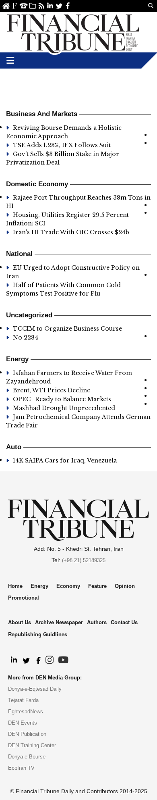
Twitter (59, 6)
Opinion (125, 586)
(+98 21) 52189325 (83, 560)
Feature (97, 586)
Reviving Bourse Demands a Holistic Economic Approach (64, 132)
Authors (97, 622)
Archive (32, 6)
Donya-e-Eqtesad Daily (35, 689)
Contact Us (24, 6)
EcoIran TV (21, 768)
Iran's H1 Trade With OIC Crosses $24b (72, 232)
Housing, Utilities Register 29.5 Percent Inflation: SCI (67, 219)
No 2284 (25, 337)
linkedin (50, 6)
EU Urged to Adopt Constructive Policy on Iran (73, 272)
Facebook (68, 6)
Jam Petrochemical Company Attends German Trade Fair (78, 421)
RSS (41, 6)
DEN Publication (27, 734)
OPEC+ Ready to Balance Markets (62, 399)
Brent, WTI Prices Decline (52, 390)
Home (6, 6)
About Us (15, 6)
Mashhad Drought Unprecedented (64, 408)
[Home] (73, 32)
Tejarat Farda (23, 700)
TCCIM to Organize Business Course (67, 328)
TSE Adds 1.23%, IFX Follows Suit (62, 145)
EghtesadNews (25, 711)
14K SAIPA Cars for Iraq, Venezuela (65, 460)
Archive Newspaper (59, 622)
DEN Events (22, 723)
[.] (13, 660)
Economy (68, 586)
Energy (39, 586)
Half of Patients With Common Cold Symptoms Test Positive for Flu (63, 289)
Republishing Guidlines (37, 634)
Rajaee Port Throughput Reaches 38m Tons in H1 (78, 202)
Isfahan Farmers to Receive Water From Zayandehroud (69, 377)
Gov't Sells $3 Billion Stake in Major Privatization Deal (62, 158)
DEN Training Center (32, 745)
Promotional (23, 598)
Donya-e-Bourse (26, 757)
